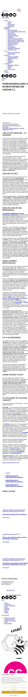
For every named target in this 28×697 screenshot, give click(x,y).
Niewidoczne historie (13, 42)
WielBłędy (10, 37)
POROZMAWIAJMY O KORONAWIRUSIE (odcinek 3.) (14, 485)
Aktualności (8, 27)
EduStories (10, 61)
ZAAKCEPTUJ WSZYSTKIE (14, 692)
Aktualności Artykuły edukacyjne (17, 510)
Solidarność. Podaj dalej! (14, 48)
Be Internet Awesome (13, 35)
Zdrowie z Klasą (12, 34)
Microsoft (24, 298)
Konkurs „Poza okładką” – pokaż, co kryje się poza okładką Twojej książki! (14, 538)
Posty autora (5, 127)
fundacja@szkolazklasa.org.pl (13, 595)
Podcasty (10, 59)
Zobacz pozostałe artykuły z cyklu (10, 462)
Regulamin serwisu (9, 619)
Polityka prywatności (10, 618)
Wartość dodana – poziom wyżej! (16, 41)
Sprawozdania (11, 24)
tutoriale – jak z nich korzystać (10, 298)
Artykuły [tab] (8, 473)
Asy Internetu (11, 33)
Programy (7, 28)
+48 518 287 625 (10, 590)
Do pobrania (11, 26)
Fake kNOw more (12, 49)
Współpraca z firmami (13, 65)
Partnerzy (10, 66)
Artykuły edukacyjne (14, 128)
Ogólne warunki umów (10, 620)
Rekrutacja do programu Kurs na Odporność (14, 514)
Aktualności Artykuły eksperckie (10, 511)
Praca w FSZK (11, 69)
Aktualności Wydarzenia (8, 534)
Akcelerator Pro (12, 47)
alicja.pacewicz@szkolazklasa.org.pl (11, 125)
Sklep (6, 70)
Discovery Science (15, 448)
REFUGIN (10, 45)
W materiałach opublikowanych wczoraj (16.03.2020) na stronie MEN (13, 214)
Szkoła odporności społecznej (15, 38)
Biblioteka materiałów (13, 56)
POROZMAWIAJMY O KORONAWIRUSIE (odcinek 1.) (14, 476)
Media (9, 68)
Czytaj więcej (5, 517)
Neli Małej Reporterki (15, 453)
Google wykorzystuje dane (13, 681)
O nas (6, 20)
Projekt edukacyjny (12, 58)
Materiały (7, 608)
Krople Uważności (12, 44)
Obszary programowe (10, 605)
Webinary (10, 62)
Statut (9, 23)
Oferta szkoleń (11, 54)
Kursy (6, 607)
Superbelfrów (18, 302)
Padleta (17, 299)
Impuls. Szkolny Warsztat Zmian (16, 40)
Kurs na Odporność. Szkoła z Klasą (16, 31)
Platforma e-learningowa (14, 52)
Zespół (9, 21)
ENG (3, 12)
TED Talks (5, 407)
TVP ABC (6, 424)
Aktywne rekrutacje (13, 30)
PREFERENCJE (14, 689)
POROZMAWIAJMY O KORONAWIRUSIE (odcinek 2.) (14, 481)
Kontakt (7, 72)
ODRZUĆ (14, 686)
